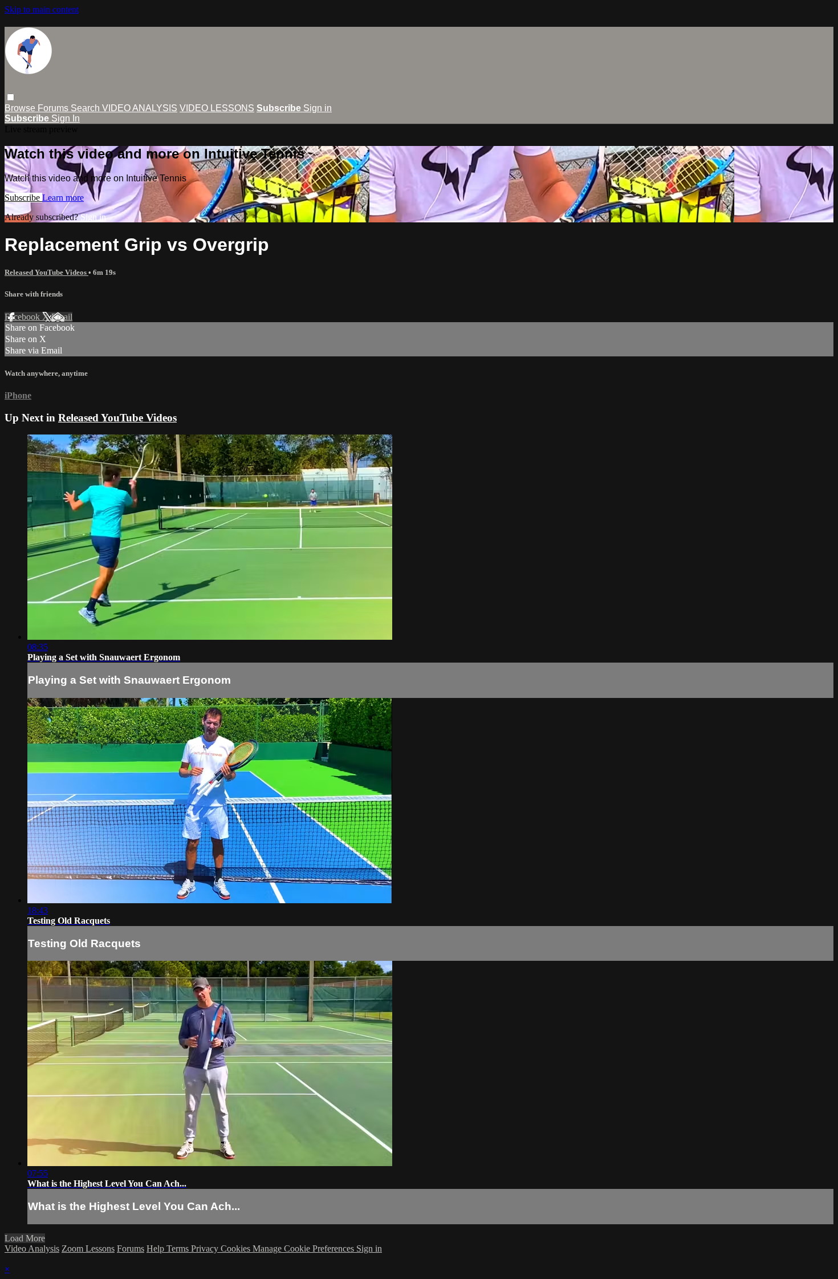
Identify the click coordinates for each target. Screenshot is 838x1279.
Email (61, 317)
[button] (10, 97)
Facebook (23, 317)
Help (156, 1248)
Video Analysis (32, 1248)
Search (86, 108)
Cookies (237, 1248)
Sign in (317, 108)
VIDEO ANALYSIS (139, 108)
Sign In (65, 118)
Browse (21, 108)
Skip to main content (42, 9)
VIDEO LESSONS (217, 108)
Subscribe (23, 197)
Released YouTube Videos (46, 272)
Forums (54, 108)
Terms (178, 1248)
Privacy (206, 1248)
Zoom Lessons (88, 1248)
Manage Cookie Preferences (304, 1248)
